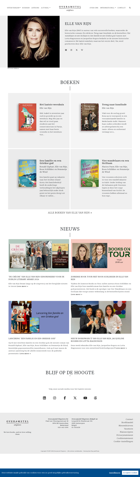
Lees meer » (22, 286)
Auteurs (35, 8)
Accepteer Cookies (130, 473)
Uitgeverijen (13, 8)
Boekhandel (127, 422)
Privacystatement (125, 435)
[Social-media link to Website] (66, 50)
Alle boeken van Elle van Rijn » (70, 212)
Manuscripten (126, 432)
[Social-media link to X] (77, 50)
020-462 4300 (63, 427)
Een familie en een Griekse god (50, 161)
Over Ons (94, 8)
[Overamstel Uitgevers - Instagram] (54, 398)
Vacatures (128, 429)
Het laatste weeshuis (52, 104)
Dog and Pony (95, 451)
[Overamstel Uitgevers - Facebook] (65, 398)
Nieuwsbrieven (126, 425)
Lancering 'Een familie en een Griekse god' (32, 338)
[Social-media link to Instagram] (71, 50)
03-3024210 (76, 427)
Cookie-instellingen (123, 441)
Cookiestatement (125, 438)
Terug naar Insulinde (114, 104)
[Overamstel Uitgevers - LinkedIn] (44, 398)
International (107, 8)
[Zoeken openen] (130, 8)
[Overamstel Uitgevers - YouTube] (85, 398)
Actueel (45, 8)
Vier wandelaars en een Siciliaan (115, 161)
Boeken (26, 8)
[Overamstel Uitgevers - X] (75, 398)
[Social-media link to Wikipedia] (82, 50)
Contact (121, 8)
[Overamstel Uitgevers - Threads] (95, 398)
